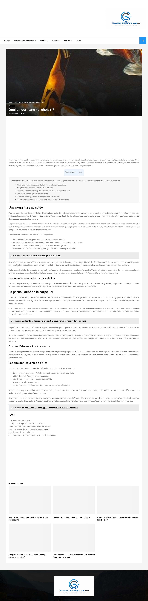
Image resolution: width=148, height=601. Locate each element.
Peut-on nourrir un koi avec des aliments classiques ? (30, 426)
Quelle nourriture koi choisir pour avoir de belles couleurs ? (32, 435)
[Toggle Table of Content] (79, 172)
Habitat (67, 40)
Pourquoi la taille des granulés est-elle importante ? (29, 429)
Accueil (7, 40)
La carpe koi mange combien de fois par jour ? (27, 423)
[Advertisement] (44, 18)
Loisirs (55, 40)
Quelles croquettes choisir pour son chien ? (71, 517)
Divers (78, 40)
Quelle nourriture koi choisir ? (20, 420)
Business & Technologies (24, 40)
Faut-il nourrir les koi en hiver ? (21, 432)
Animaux (11, 106)
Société (43, 40)
